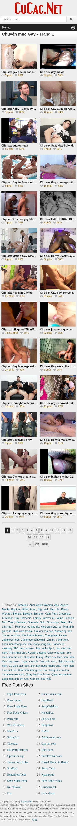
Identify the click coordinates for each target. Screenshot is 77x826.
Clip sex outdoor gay (14, 145)
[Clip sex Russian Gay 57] (19, 288)
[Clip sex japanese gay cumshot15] (58, 325)
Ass (56, 605)
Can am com (48, 743)
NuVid (45, 731)
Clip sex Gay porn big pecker (58, 513)
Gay (16, 618)
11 (57, 530)
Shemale (33, 622)
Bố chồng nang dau (39, 644)
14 (29, 537)
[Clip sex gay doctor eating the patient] (19, 67)
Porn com (12, 718)
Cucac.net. (26, 801)
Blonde (17, 613)
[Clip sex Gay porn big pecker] (58, 509)
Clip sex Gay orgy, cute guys (19, 476)
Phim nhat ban (17, 652)
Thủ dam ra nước (24, 648)
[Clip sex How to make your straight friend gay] (58, 435)
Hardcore (26, 618)
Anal (32, 605)
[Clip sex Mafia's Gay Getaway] (19, 251)
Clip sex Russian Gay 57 (16, 292)
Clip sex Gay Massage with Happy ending (27, 366)
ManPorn (12, 731)
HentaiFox (47, 712)
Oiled (11, 622)
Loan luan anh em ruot (15, 678)
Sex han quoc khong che (45, 665)
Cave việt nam (56, 652)
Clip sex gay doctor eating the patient (25, 72)
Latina (59, 618)
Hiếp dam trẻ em (23, 631)
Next (45, 543)
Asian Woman (44, 605)
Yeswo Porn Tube (17, 762)
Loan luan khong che (14, 644)
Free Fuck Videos (17, 712)
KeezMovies (14, 787)
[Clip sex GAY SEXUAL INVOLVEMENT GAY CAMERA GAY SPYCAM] (58, 214)
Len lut (50, 639)
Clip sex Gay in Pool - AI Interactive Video (28, 182)
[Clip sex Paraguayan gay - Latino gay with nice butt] (19, 509)
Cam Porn (51, 613)
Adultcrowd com (51, 737)
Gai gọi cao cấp (43, 631)
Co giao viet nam (19, 665)
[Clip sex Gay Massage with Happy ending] (19, 362)
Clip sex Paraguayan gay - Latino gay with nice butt (34, 513)
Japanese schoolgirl (33, 639)
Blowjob (27, 613)
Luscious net (48, 787)
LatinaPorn (47, 793)
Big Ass (15, 609)
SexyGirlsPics (49, 706)
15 (35, 537)
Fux (9, 793)
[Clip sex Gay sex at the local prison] (58, 362)
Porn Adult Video (51, 780)
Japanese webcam (13, 674)
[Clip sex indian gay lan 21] (58, 472)
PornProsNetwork (51, 756)
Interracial (48, 618)
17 (47, 537)
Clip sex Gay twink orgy (16, 439)
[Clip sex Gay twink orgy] (19, 435)
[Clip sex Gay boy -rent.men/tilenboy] (58, 288)
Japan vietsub (29, 661)
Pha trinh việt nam (32, 635)
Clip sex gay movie (52, 72)
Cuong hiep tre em (56, 635)
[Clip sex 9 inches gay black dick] (19, 214)
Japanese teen (11, 639)
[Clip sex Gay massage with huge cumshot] (58, 178)
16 (41, 537)
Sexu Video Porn (17, 780)
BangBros (47, 725)
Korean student (37, 652)
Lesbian (69, 618)
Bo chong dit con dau (56, 670)
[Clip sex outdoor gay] (19, 141)
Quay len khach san (38, 674)
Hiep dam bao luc (51, 626)
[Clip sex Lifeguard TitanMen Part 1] (19, 325)
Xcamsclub (47, 774)
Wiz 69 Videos (15, 725)
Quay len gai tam (61, 674)
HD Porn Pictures (17, 749)
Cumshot (7, 618)
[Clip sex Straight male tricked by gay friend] (19, 398)
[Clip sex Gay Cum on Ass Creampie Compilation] (58, 104)
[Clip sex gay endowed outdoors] (58, 398)
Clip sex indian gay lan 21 (56, 476)
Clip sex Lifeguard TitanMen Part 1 (23, 329)
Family (37, 618)
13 (69, 530)
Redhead (21, 622)
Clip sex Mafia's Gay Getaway (20, 255)
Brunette (38, 613)
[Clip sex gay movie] (58, 67)
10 (51, 530)
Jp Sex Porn (48, 718)
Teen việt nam (47, 661)
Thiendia (12, 743)
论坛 (34, 819)
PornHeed (47, 700)
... (30, 543)
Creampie (64, 613)
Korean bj (60, 631)
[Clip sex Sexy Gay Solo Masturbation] (58, 141)
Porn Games (14, 700)
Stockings (53, 622)
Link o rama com (51, 694)
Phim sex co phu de (27, 626)
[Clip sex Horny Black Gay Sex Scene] (58, 251)
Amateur (23, 605)
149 (36, 543)
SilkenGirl (13, 737)
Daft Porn (47, 749)
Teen (63, 622)
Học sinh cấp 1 (45, 648)
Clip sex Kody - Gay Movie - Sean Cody (26, 108)
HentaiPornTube (16, 774)
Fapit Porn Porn (16, 694)
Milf (4, 622)
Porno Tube (48, 768)
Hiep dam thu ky (33, 657)
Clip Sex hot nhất (40, 678)
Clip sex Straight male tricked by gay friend (28, 403)
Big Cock (43, 609)
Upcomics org (15, 756)
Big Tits (55, 609)
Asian (32, 609)
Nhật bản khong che (30, 670)
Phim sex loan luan (56, 657)
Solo (42, 622)
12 (63, 530)
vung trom (62, 639)
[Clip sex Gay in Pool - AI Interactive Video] (19, 178)
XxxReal (12, 768)
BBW (25, 609)
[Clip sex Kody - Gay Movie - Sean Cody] (19, 104)
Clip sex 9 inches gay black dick (21, 219)
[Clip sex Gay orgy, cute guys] (19, 472)
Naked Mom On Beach (54, 762)
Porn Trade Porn (17, 706)
